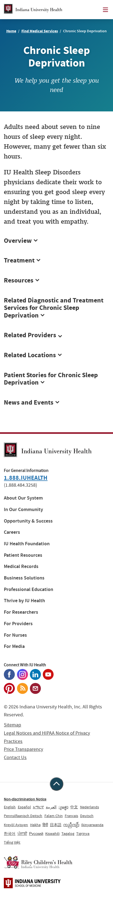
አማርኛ (38, 806)
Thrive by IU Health (24, 601)
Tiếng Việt (12, 842)
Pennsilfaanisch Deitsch (23, 815)
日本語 (55, 824)
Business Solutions (24, 578)
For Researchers (21, 612)
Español (24, 806)
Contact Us (15, 757)
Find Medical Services (39, 31)
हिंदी (45, 824)
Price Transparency (23, 749)
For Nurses (15, 635)
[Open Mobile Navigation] (105, 9)
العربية (51, 806)
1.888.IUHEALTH (25, 478)
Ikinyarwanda (92, 824)
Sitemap (12, 725)
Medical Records (21, 566)
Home (11, 31)
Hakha (35, 824)
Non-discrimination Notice (25, 799)
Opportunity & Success (28, 521)
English (10, 806)
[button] (56, 335)
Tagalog (67, 833)
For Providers (18, 624)
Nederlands (89, 806)
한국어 (9, 833)
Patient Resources (23, 555)
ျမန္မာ (63, 806)
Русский (36, 833)
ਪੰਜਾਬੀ (22, 833)
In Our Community (23, 509)
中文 (74, 806)
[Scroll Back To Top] (56, 784)
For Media (14, 646)
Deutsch (87, 815)
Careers (12, 532)
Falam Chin (53, 815)
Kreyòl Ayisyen (16, 824)
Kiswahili (52, 833)
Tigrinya (82, 833)
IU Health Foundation (27, 544)
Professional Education (28, 589)
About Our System (23, 498)
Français (71, 815)
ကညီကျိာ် (71, 824)
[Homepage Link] (33, 9)
